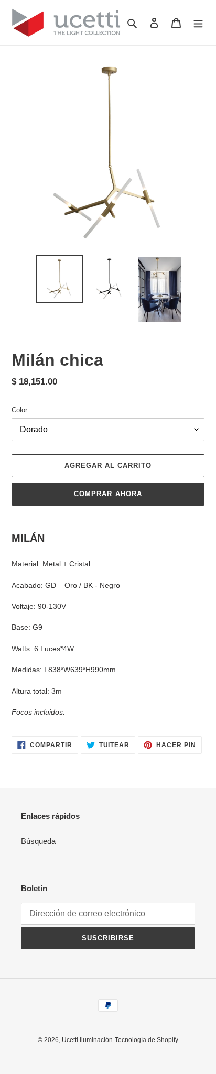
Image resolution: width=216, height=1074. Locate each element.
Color (19, 410)
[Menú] (198, 23)
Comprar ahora (108, 494)
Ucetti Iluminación (87, 1040)
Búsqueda (38, 841)
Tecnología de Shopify (146, 1040)
